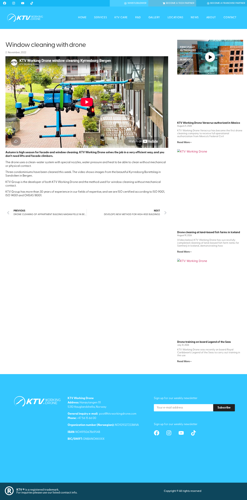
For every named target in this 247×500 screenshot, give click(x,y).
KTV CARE (121, 17)
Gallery (154, 17)
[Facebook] (4, 3)
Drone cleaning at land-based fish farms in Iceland (208, 232)
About (211, 17)
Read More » (184, 142)
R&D (138, 17)
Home (82, 17)
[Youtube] (23, 3)
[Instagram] (13, 3)
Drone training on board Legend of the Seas (204, 342)
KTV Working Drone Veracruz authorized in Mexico (208, 123)
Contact (230, 17)
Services (100, 17)
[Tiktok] (32, 3)
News (195, 17)
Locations (175, 17)
